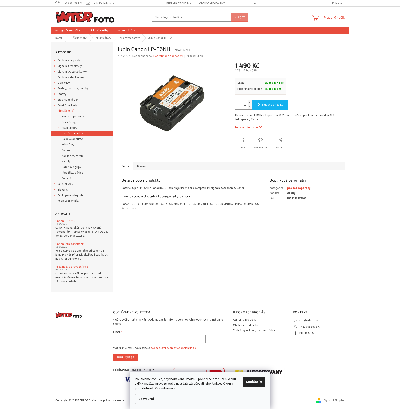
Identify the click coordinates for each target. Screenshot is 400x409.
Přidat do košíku (272, 104)
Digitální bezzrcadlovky (72, 72)
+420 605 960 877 (309, 327)
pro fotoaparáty (73, 133)
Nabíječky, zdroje (73, 156)
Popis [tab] (125, 166)
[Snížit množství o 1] (250, 107)
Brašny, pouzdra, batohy (73, 88)
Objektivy (64, 83)
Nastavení (146, 399)
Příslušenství (66, 111)
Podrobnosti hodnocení (168, 56)
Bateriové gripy (71, 167)
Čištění (66, 150)
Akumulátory (69, 128)
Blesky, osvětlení (68, 100)
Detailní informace (246, 127)
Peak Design (69, 122)
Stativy (62, 94)
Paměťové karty (68, 105)
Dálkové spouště (72, 139)
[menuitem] (68, 30)
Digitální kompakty (69, 60)
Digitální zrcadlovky (70, 66)
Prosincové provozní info (71, 266)
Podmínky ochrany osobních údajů (254, 330)
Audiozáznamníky (68, 201)
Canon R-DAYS (65, 220)
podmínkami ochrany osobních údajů (173, 348)
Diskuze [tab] (142, 166)
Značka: (195, 56)
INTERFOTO (306, 333)
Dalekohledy (65, 184)
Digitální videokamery (71, 77)
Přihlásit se (125, 357)
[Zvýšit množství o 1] (250, 102)
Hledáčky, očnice (72, 173)
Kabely (66, 162)
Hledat (240, 17)
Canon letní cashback (69, 243)
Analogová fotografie (71, 195)
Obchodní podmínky (212, 3)
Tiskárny (63, 190)
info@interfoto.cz (310, 320)
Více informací (165, 388)
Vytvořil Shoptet (334, 400)
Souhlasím (254, 381)
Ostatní (66, 178)
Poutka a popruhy (73, 116)
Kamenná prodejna (178, 3)
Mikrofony (68, 145)
